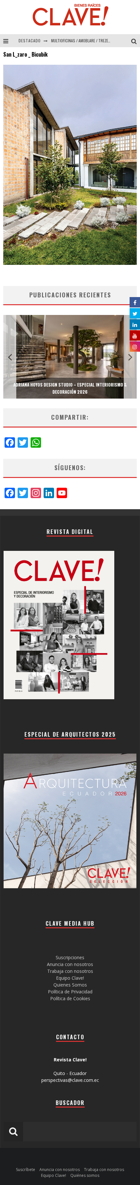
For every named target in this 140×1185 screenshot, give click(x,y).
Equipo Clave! (70, 978)
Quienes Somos (70, 985)
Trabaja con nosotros (70, 971)
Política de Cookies (70, 998)
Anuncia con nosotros (70, 964)
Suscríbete (25, 1169)
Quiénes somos (84, 1175)
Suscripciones (70, 957)
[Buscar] (135, 40)
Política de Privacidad (70, 991)
